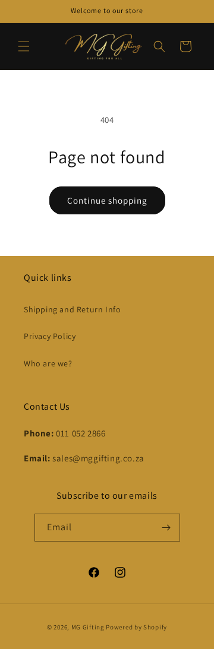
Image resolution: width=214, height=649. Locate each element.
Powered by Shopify (136, 627)
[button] (24, 46)
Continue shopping (107, 200)
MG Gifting (88, 627)
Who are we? (48, 363)
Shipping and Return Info (72, 309)
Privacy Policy (49, 336)
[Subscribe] (166, 528)
